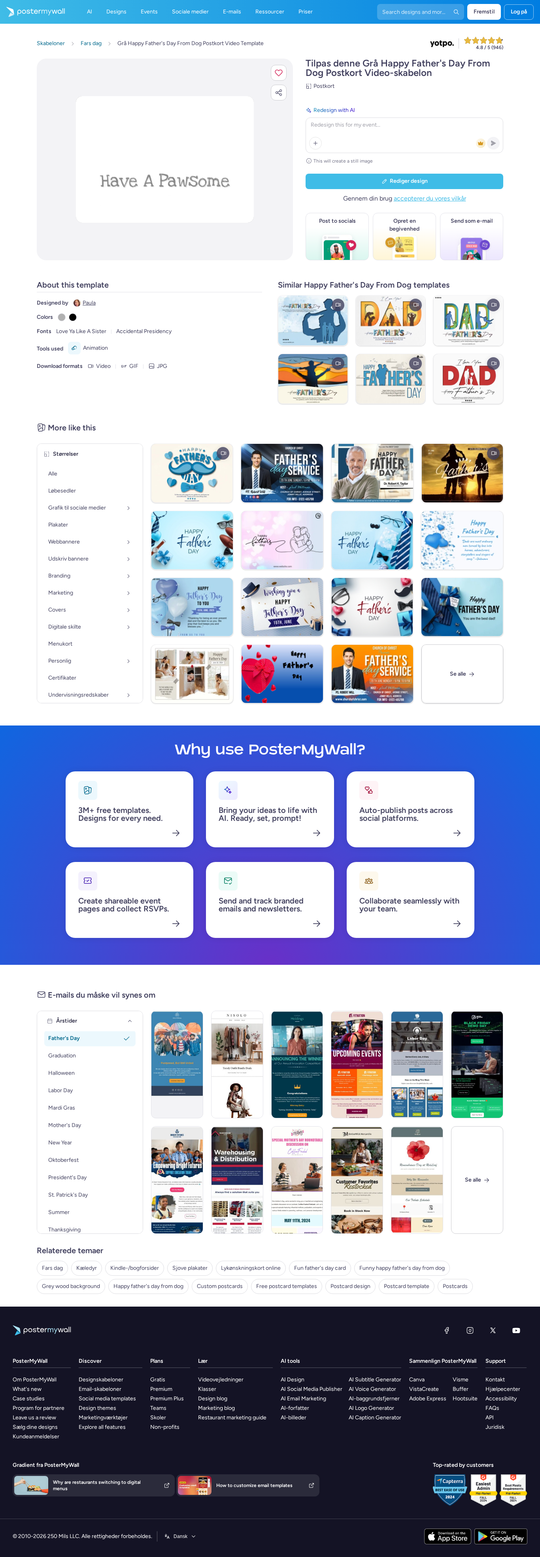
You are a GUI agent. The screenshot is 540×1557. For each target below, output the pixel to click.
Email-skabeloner (100, 1389)
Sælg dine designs (35, 1427)
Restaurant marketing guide (232, 1417)
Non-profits (164, 1427)
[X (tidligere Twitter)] (493, 1330)
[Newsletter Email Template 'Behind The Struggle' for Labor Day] (417, 1064)
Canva (417, 1379)
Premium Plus (167, 1398)
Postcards (455, 1286)
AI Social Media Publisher (311, 1389)
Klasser (207, 1389)
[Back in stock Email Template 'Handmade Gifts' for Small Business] (357, 1180)
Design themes (97, 1408)
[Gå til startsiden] (32, 12)
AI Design (292, 1379)
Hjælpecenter (502, 1389)
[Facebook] (447, 1330)
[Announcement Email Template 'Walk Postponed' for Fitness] (177, 1064)
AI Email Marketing (303, 1398)
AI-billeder (293, 1417)
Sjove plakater (190, 1268)
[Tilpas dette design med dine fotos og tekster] (165, 159)
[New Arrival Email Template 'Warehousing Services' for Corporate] (237, 1180)
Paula (89, 302)
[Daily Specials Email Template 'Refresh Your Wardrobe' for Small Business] (237, 1064)
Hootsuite (465, 1398)
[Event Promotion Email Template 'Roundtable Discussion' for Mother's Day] (297, 1180)
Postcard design (350, 1286)
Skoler (158, 1417)
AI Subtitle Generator (375, 1379)
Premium (161, 1389)
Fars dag (52, 1268)
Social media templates (107, 1398)
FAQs (492, 1408)
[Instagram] (470, 1330)
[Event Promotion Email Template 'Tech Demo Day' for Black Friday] (477, 1064)
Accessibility (501, 1398)
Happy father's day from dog (148, 1286)
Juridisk (494, 1427)
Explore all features (102, 1427)
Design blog (212, 1398)
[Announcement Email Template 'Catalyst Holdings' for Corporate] (297, 1064)
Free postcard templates (286, 1286)
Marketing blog (216, 1408)
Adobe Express (427, 1398)
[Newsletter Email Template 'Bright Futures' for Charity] (177, 1180)
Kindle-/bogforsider (134, 1268)
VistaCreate (424, 1389)
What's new (27, 1389)
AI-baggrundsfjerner (374, 1398)
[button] (279, 73)
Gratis (157, 1379)
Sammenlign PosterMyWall (442, 1361)
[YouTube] (516, 1330)
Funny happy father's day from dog (402, 1268)
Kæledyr (86, 1268)
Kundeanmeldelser (36, 1436)
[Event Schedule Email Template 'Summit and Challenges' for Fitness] (357, 1064)
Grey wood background (71, 1286)
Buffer (460, 1389)
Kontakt (495, 1379)
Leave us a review (34, 1417)
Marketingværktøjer (103, 1417)
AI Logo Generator (371, 1408)
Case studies (29, 1398)
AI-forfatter (295, 1408)
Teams (158, 1408)
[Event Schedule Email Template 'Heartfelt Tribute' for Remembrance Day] (417, 1180)
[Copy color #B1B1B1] (62, 317)
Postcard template (406, 1286)
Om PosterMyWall (35, 1379)
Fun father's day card (320, 1268)
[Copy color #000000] (73, 317)
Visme (460, 1379)
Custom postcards (220, 1286)
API (489, 1417)
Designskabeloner (101, 1379)
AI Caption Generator (375, 1417)
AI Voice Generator (372, 1389)
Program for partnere (38, 1408)
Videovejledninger (221, 1379)
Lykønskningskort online (251, 1268)
